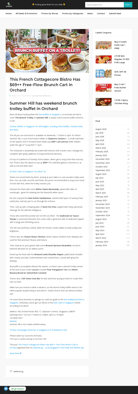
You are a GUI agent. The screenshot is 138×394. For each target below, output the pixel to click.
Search (128, 5)
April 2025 (100, 189)
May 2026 (100, 140)
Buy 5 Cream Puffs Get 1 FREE (120, 45)
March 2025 (101, 193)
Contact (101, 13)
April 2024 (100, 234)
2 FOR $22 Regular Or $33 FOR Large (121, 59)
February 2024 (102, 241)
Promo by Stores (49, 13)
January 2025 (101, 200)
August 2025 (101, 174)
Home (9, 13)
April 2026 (100, 144)
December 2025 (103, 159)
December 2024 (103, 204)
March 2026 (101, 148)
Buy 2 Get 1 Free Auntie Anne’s (120, 87)
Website (13, 321)
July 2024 (99, 223)
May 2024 (100, 230)
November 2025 (103, 163)
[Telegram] (6, 389)
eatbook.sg (18, 371)
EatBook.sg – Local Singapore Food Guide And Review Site (58, 347)
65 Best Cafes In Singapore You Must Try (28, 171)
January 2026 (101, 155)
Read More (14, 353)
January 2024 (101, 245)
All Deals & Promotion (26, 13)
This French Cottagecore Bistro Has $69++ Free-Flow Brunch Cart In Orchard (45, 85)
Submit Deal (115, 13)
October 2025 (102, 166)
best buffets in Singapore (50, 114)
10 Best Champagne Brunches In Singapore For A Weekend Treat (38, 330)
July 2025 (99, 178)
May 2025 (100, 185)
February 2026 (102, 151)
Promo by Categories (72, 13)
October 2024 (102, 211)
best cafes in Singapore (64, 302)
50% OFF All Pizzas (120, 73)
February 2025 (102, 196)
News (90, 13)
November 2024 (103, 208)
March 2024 (101, 238)
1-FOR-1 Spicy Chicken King (121, 102)
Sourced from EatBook (40, 96)
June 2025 (100, 181)
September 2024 (103, 215)
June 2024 (100, 226)
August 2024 (101, 219)
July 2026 (99, 132)
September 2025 (103, 170)
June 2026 (100, 136)
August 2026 (101, 129)
